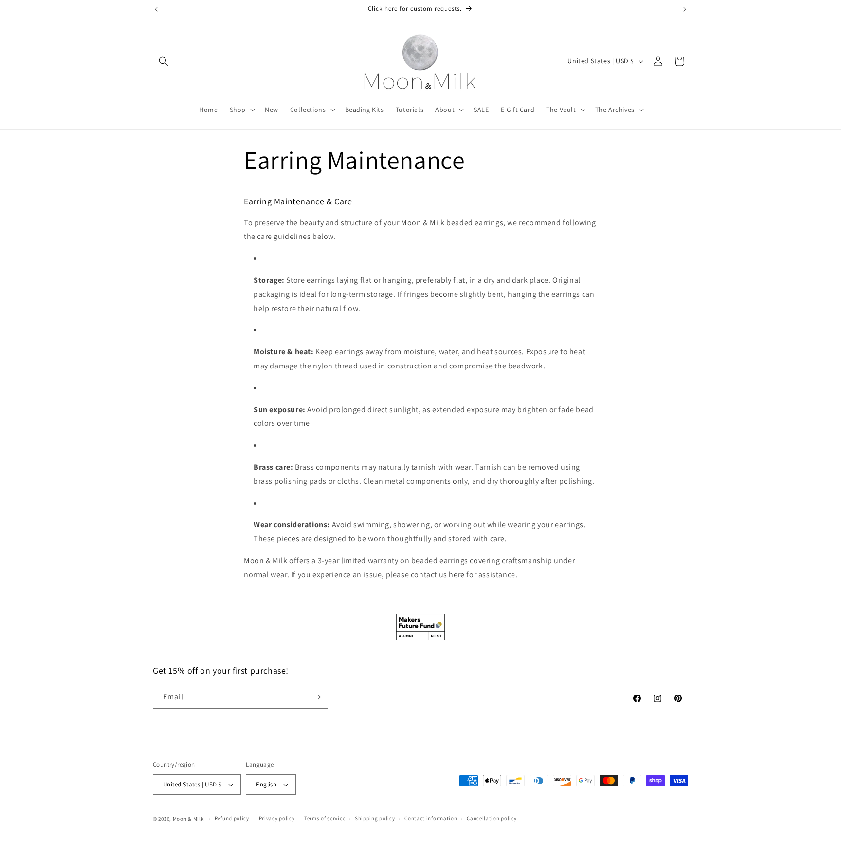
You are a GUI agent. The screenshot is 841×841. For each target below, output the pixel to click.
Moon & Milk (188, 818)
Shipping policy (375, 818)
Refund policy (232, 818)
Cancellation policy (491, 818)
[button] (163, 61)
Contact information (430, 818)
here (456, 574)
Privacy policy (277, 818)
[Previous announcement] (156, 9)
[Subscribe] (317, 697)
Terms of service (324, 818)
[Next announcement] (684, 9)
